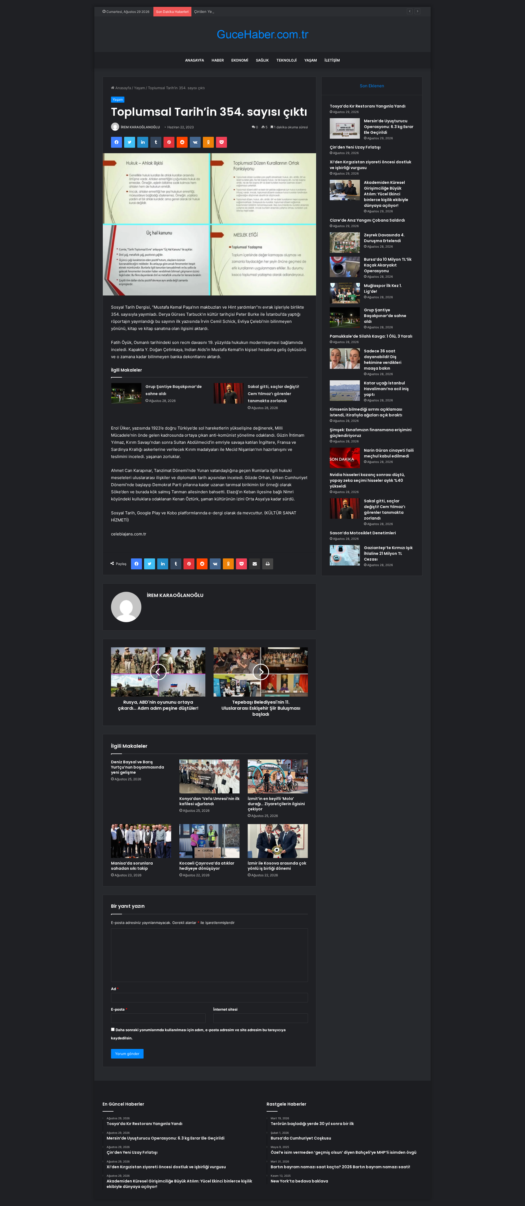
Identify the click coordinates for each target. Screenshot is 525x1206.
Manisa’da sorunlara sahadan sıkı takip (132, 865)
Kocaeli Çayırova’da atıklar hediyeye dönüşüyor (206, 865)
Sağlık (262, 60)
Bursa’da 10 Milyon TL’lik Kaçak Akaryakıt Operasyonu (388, 265)
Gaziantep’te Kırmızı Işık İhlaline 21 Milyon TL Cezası (388, 553)
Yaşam (310, 60)
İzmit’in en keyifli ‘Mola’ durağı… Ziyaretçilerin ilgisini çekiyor (276, 804)
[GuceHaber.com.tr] (262, 34)
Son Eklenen (372, 85)
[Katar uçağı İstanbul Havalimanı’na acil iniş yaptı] (345, 390)
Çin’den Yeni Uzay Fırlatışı (216, 11)
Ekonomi (239, 60)
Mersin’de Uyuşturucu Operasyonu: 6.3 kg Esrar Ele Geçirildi (388, 126)
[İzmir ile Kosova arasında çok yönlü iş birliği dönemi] (278, 841)
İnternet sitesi (225, 1009)
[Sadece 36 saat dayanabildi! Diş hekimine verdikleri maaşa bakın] (345, 358)
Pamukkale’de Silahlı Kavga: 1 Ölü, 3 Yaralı (371, 336)
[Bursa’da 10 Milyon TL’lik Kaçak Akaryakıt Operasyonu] (345, 267)
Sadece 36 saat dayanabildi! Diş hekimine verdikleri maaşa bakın (382, 359)
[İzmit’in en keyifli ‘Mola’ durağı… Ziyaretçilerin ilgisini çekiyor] (278, 776)
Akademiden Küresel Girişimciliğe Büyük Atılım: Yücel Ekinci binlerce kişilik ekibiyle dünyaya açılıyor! (386, 194)
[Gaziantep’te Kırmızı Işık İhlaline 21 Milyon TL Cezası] (345, 555)
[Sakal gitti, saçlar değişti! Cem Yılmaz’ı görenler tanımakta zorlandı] (229, 393)
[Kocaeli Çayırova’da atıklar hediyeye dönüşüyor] (209, 841)
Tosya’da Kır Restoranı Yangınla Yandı (368, 106)
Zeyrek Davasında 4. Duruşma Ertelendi (384, 237)
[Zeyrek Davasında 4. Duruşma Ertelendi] (345, 242)
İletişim (332, 60)
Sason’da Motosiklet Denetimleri (363, 533)
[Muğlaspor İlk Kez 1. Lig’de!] (345, 293)
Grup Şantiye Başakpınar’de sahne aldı (385, 315)
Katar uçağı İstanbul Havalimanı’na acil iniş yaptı (386, 388)
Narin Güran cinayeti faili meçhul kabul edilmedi (389, 453)
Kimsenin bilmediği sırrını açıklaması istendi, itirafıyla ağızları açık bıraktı (366, 412)
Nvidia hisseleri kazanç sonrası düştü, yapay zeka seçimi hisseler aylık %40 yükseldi (367, 480)
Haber (218, 60)
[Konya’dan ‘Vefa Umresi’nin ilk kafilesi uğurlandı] (209, 776)
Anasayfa (194, 60)
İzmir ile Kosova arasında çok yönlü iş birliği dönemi (277, 865)
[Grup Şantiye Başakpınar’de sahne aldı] (126, 393)
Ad (115, 989)
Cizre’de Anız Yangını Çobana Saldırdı (367, 220)
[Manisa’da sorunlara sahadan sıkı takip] (141, 841)
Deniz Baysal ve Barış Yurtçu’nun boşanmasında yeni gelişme (137, 767)
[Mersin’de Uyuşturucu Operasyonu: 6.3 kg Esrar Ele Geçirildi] (345, 128)
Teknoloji (286, 60)
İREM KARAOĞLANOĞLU (140, 127)
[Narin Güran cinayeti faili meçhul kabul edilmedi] (345, 458)
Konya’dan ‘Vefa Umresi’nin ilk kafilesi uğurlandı (209, 801)
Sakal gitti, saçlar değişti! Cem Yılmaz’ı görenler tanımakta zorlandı (273, 394)
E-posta (119, 1009)
